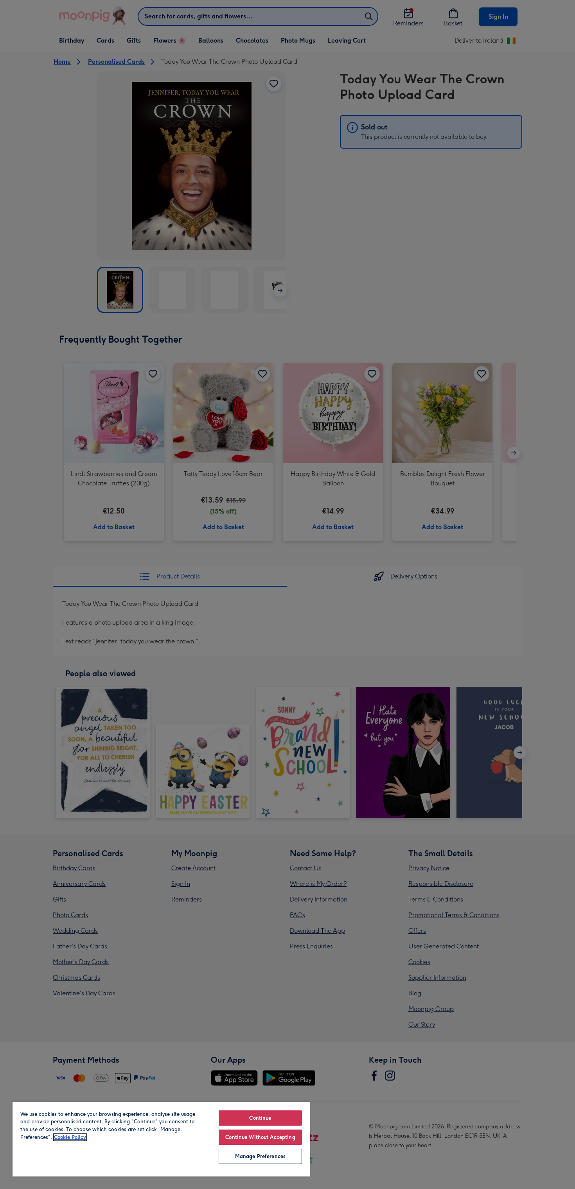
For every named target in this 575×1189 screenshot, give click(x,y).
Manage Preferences (260, 1156)
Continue (260, 1118)
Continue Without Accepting (260, 1137)
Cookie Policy (70, 1137)
